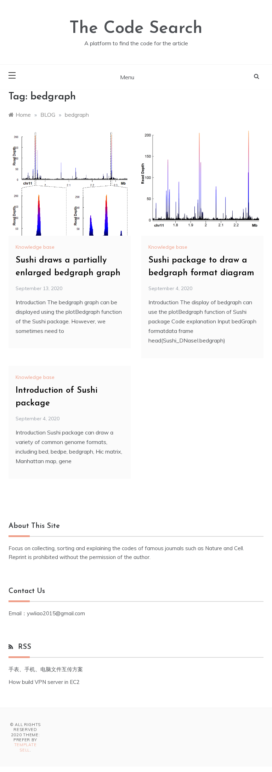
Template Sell (25, 747)
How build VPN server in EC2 (44, 682)
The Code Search (136, 28)
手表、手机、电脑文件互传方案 (45, 669)
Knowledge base (35, 247)
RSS (24, 647)
